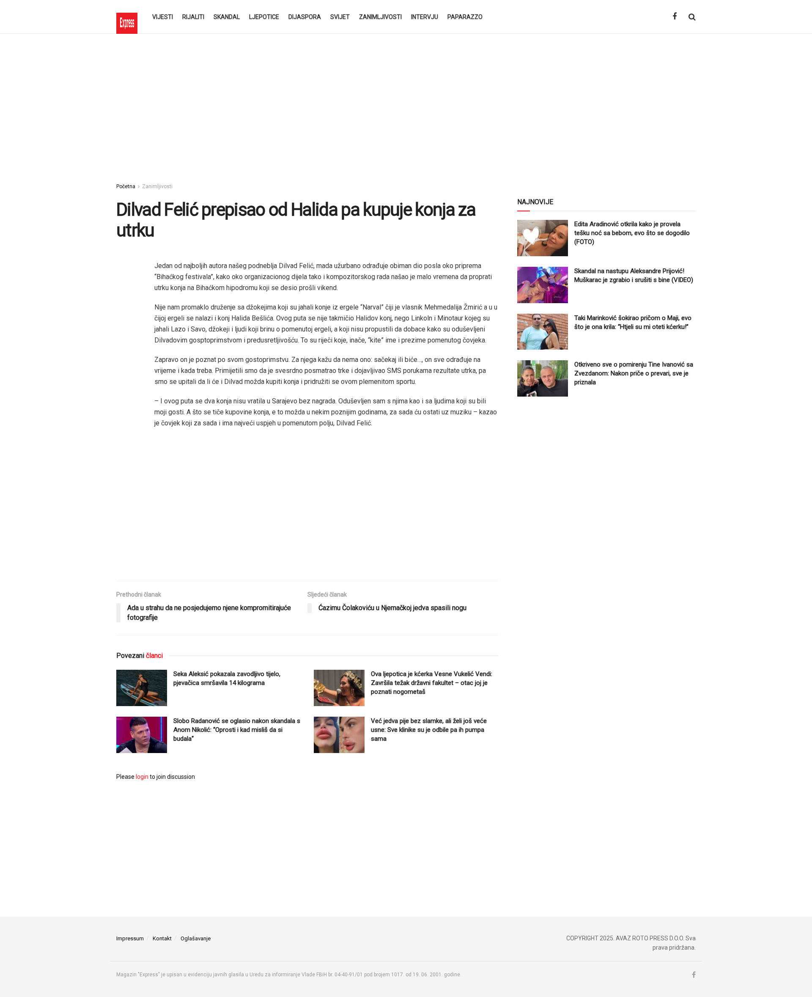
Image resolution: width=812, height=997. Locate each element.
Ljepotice (264, 17)
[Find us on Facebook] (674, 17)
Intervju (424, 17)
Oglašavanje (196, 938)
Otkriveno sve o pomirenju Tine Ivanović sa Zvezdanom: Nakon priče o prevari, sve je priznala (633, 373)
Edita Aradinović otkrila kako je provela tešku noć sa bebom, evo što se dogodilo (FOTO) (632, 233)
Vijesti (162, 17)
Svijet (340, 17)
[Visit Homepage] (126, 17)
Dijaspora (304, 17)
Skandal (227, 17)
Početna (125, 186)
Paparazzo (465, 17)
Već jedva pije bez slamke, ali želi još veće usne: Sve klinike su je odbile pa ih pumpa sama (429, 729)
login (142, 776)
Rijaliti (193, 17)
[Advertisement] (406, 106)
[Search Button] (692, 16)
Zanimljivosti (380, 17)
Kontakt (162, 938)
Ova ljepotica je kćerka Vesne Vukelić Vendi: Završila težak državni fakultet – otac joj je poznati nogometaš (431, 683)
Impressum (130, 938)
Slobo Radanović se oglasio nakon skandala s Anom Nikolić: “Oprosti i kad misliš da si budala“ (236, 729)
